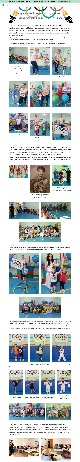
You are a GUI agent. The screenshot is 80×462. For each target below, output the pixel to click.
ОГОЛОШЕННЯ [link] (47, 4)
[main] (40, 15)
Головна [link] (39, 4)
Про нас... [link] (69, 4)
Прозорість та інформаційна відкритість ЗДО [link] (58, 4)
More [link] (74, 5)
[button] (78, 5)
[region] (40, 1)
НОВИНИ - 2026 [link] (32, 4)
